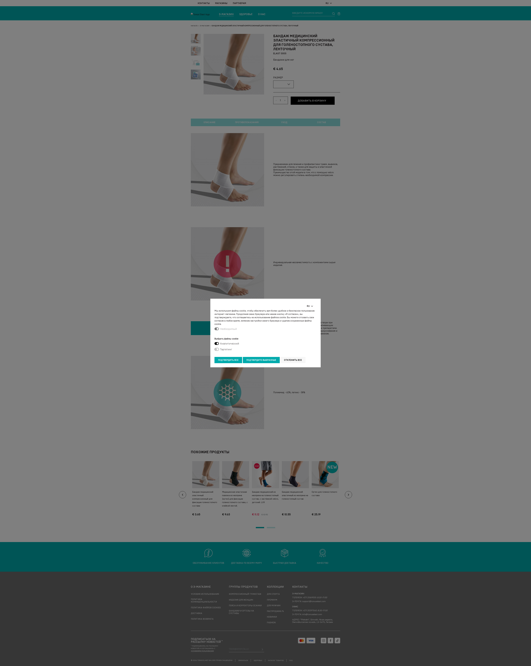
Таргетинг (226, 349)
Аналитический (229, 343)
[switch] (216, 343)
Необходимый (228, 329)
